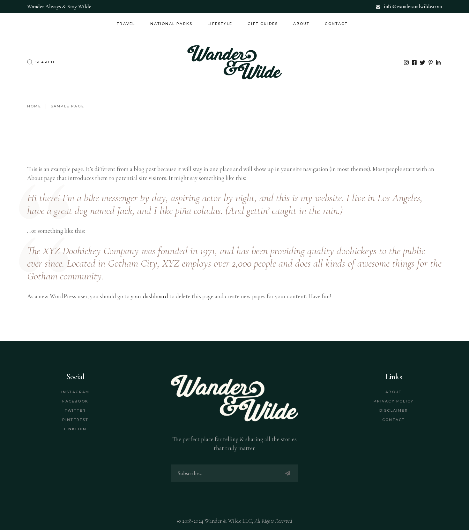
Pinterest (75, 419)
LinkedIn (75, 429)
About (393, 392)
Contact (393, 419)
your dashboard (149, 296)
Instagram (75, 392)
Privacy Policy (393, 401)
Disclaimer (393, 410)
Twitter (75, 410)
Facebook (75, 401)
